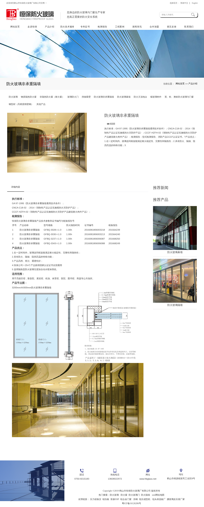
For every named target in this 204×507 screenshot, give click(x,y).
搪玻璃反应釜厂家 (176, 499)
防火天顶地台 (140, 97)
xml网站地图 (158, 495)
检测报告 (102, 26)
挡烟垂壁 (86, 97)
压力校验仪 (95, 499)
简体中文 (184, 3)
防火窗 (124, 495)
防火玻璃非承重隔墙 (104, 97)
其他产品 (40, 104)
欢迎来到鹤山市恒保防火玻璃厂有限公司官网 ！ (26, 3)
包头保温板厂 (159, 499)
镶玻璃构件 (155, 97)
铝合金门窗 (125, 499)
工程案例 (119, 26)
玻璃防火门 (73, 97)
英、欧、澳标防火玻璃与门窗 (179, 97)
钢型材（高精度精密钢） (21, 104)
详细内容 (15, 187)
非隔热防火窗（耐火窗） (52, 97)
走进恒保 (32, 26)
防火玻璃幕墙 (124, 97)
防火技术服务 (67, 26)
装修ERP (114, 499)
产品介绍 (49, 26)
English (195, 3)
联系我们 (189, 26)
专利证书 (85, 26)
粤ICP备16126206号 (131, 503)
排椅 (135, 499)
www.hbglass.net (147, 478)
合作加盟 (154, 26)
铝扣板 (105, 499)
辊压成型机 (144, 499)
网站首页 (15, 26)
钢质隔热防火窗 (28, 97)
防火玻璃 (13, 97)
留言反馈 (171, 26)
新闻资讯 (137, 26)
